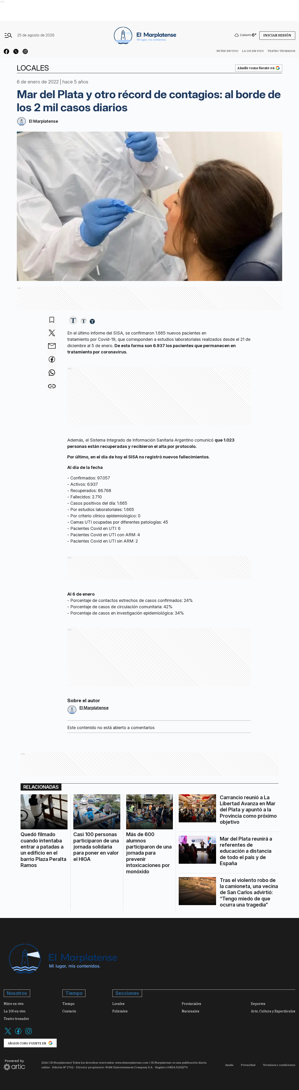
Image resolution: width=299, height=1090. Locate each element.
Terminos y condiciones (279, 1065)
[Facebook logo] (18, 1034)
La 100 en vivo (253, 51)
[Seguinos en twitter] (16, 52)
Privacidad (248, 1065)
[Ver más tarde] (52, 320)
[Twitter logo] (8, 1034)
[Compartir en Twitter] (52, 333)
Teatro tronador (281, 51)
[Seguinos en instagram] (25, 52)
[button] (73, 321)
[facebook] (52, 359)
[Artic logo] (14, 1064)
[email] (52, 346)
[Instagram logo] (28, 1034)
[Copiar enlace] (52, 386)
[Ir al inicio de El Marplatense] (144, 35)
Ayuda (229, 1065)
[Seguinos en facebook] (6, 52)
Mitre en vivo (227, 51)
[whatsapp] (52, 373)
